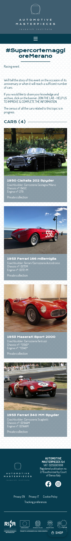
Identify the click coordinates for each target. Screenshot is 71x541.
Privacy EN (19, 496)
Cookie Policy (50, 496)
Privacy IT (34, 496)
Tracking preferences (35, 502)
